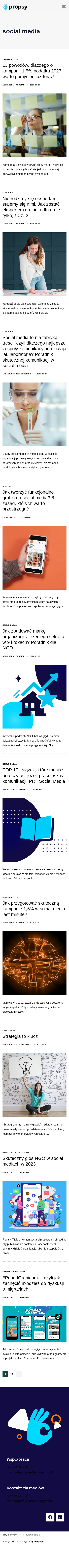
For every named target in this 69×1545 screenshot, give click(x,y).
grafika (7, 486)
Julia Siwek (9, 517)
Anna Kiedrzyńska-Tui (14, 789)
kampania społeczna (14, 1272)
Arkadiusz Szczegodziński (17, 374)
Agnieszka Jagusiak (14, 85)
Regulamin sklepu (31, 1534)
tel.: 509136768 (17, 1467)
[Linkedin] (60, 1517)
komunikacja (10, 192)
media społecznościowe (16, 1152)
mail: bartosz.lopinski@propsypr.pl (29, 1472)
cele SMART (9, 1030)
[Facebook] (50, 1517)
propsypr (8, 1172)
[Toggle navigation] (55, 6)
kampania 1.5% (10, 59)
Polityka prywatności (11, 1534)
